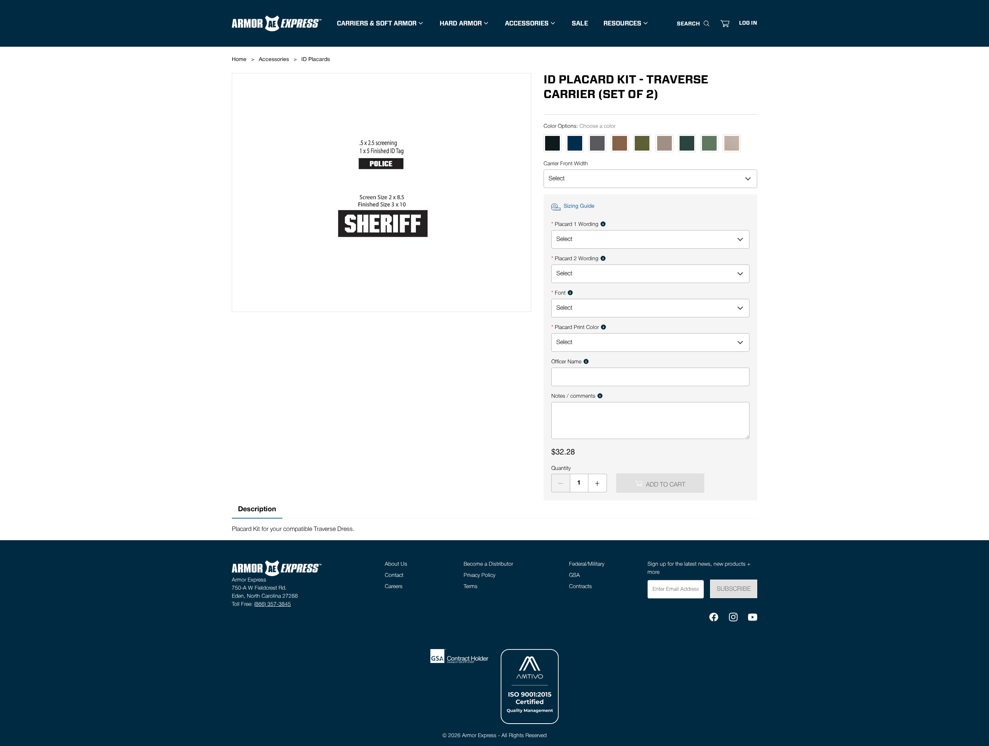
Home (239, 59)
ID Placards (315, 59)
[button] (748, 23)
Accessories (274, 59)
